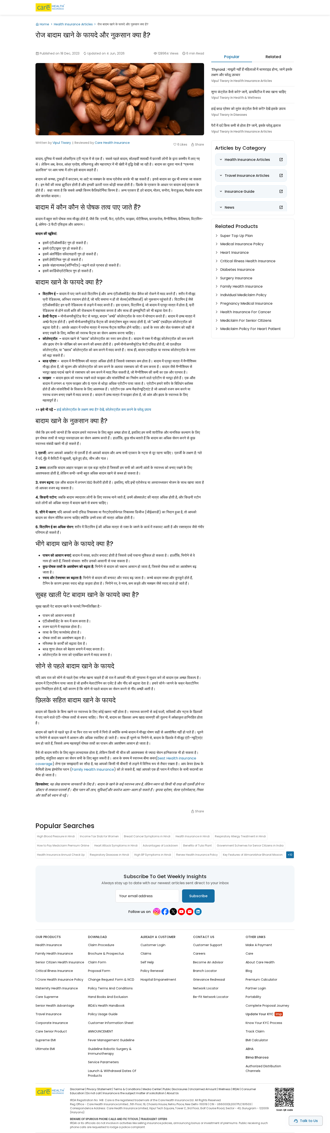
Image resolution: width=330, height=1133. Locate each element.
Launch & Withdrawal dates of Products (112, 1073)
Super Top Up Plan (236, 235)
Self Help (147, 962)
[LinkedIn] (198, 911)
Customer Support (207, 945)
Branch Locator (205, 971)
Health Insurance (48, 945)
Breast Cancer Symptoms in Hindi (147, 836)
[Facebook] (165, 911)
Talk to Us (309, 1120)
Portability (253, 997)
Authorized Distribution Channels (263, 1068)
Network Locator (205, 988)
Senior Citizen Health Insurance (59, 962)
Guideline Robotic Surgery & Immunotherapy (110, 1051)
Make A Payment (259, 945)
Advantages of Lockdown (160, 845)
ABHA (249, 1049)
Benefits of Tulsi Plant (197, 845)
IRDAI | (237, 1089)
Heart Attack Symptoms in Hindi (116, 845)
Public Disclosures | (176, 1089)
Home (44, 24)
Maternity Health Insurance (56, 988)
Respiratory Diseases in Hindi (109, 855)
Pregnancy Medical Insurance (246, 303)
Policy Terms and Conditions (110, 988)
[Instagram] (156, 911)
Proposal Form (99, 971)
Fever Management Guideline (111, 1040)
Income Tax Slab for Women (99, 836)
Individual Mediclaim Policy (243, 294)
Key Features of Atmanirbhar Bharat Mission (253, 855)
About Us (173, 1093)
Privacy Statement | (100, 1089)
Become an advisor (208, 962)
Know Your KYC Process (264, 1023)
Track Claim (255, 1031)
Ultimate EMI (45, 1049)
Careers (199, 953)
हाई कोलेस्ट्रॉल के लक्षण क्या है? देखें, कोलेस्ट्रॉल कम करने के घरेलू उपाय (104, 409)
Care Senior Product (51, 1031)
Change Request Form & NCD (111, 979)
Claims (146, 953)
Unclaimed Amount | (203, 1089)
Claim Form (97, 962)
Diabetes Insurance (237, 269)
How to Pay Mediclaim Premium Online (63, 845)
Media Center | (152, 1089)
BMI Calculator (257, 1040)
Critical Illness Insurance (54, 971)
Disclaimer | (78, 1089)
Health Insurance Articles (73, 24)
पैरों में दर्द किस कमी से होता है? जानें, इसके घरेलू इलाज (246, 125)
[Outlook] (189, 911)
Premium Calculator (261, 979)
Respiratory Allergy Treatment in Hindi (240, 836)
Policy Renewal (152, 971)
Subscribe (198, 896)
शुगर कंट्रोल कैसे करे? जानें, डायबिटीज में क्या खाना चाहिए (248, 91)
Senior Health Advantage (54, 1005)
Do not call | (94, 1093)
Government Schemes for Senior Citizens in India (250, 845)
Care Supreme (46, 997)
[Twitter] (173, 911)
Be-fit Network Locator (211, 997)
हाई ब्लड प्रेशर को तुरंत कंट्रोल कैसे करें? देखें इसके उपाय (248, 108)
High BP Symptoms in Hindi (152, 855)
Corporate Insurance (51, 1023)
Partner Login (256, 988)
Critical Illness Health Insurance (247, 261)
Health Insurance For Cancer (245, 312)
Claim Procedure (101, 945)
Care (249, 953)
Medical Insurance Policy (242, 244)
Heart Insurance (234, 252)
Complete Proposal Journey (267, 1005)
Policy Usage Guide (103, 1014)
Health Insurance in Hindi (193, 836)
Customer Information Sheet (111, 1023)
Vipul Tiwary (62, 142)
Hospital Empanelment (158, 979)
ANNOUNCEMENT (100, 1031)
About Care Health (260, 962)
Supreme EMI (45, 1040)
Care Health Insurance (112, 142)
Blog (249, 971)
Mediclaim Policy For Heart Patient (250, 328)
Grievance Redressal (209, 979)
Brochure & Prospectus (106, 953)
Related (273, 56)
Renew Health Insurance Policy (197, 855)
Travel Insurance (48, 1014)
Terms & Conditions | (128, 1089)
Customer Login (153, 945)
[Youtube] (181, 911)
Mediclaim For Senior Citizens (245, 320)
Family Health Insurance (93, 769)
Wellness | (225, 1089)
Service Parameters (103, 1062)
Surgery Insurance (236, 278)
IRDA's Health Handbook (106, 1005)
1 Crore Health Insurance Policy (59, 979)
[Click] (281, 159)
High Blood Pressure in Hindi (56, 836)
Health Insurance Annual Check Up (61, 855)
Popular (232, 56)
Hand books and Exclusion (108, 997)
